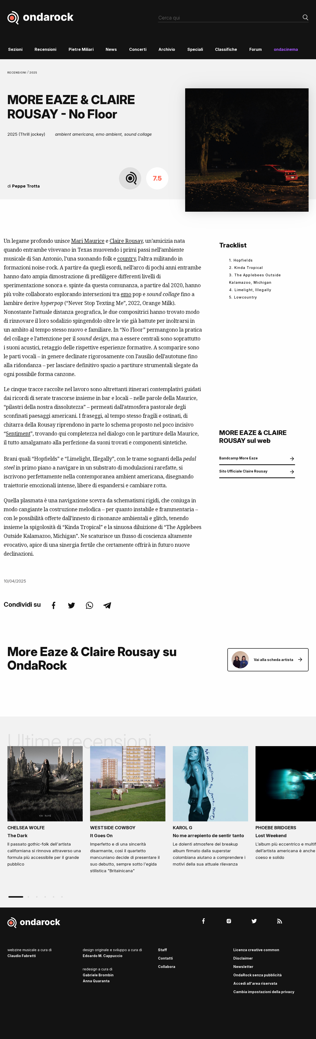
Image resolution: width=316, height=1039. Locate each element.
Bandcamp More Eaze (238, 458)
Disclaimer (243, 958)
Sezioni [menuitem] (15, 49)
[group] (45, 808)
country (126, 258)
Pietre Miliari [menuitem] (81, 49)
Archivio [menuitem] (166, 49)
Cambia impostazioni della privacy (263, 992)
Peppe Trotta (26, 186)
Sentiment (18, 433)
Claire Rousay (126, 240)
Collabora (166, 966)
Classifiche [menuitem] (226, 49)
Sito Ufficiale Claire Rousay (243, 471)
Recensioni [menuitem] (45, 49)
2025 (33, 72)
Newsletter (243, 966)
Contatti (165, 958)
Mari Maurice (87, 240)
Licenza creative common (256, 950)
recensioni (17, 72)
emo (126, 294)
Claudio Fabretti (21, 956)
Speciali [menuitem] (195, 49)
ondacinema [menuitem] (286, 49)
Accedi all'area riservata (255, 983)
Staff (162, 950)
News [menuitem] (111, 49)
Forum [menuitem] (255, 49)
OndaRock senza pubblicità (257, 975)
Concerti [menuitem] (137, 49)
